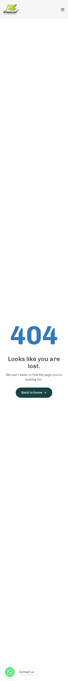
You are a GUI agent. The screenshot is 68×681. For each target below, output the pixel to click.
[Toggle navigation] (54, 9)
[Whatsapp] (9, 672)
